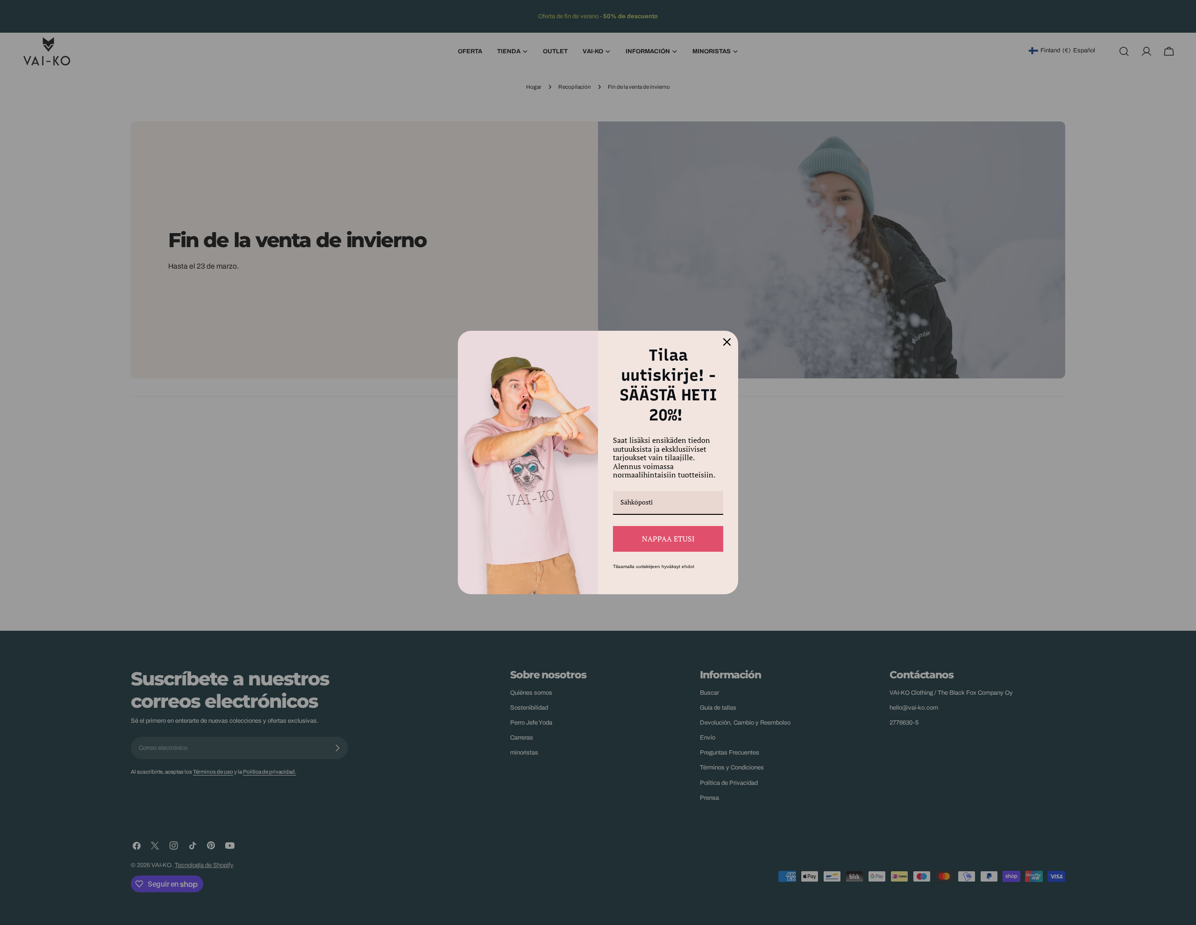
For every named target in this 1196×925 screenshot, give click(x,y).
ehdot (688, 566)
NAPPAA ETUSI (668, 539)
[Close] (727, 342)
